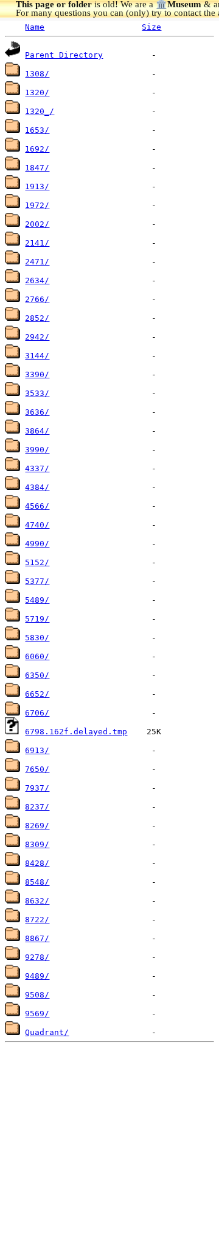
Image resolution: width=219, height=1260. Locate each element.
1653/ (37, 130)
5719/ (37, 618)
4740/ (37, 524)
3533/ (37, 393)
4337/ (37, 468)
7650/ (37, 769)
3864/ (37, 430)
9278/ (37, 957)
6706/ (37, 712)
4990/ (37, 543)
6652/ (37, 694)
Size (151, 27)
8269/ (37, 825)
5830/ (37, 637)
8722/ (37, 919)
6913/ (37, 750)
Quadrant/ (47, 1032)
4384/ (37, 487)
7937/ (37, 788)
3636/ (37, 412)
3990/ (37, 449)
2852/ (37, 318)
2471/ (37, 261)
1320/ (37, 92)
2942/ (37, 336)
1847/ (37, 167)
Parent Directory (64, 54)
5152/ (37, 562)
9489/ (37, 975)
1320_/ (39, 111)
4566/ (37, 506)
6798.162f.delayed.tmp (76, 731)
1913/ (37, 186)
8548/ (37, 881)
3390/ (37, 374)
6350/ (37, 675)
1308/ (37, 73)
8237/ (37, 806)
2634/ (37, 280)
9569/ (37, 1013)
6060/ (37, 656)
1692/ (37, 148)
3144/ (37, 355)
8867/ (37, 938)
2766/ (37, 299)
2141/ (37, 242)
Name (34, 27)
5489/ (37, 600)
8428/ (37, 863)
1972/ (37, 205)
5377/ (37, 581)
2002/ (37, 224)
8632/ (37, 900)
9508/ (37, 994)
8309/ (37, 844)
